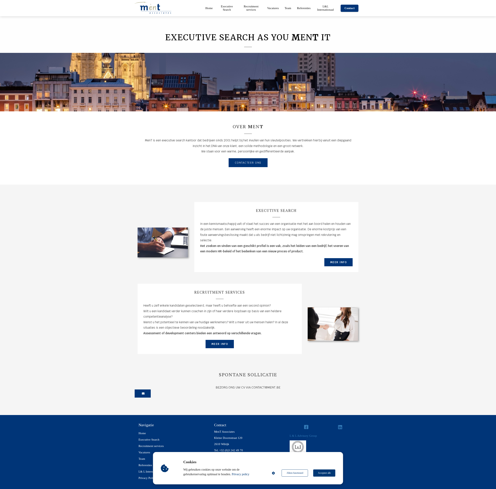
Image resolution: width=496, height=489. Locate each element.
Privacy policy (240, 474)
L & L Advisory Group (303, 435)
